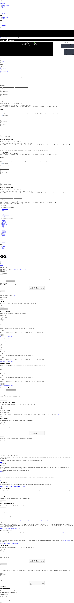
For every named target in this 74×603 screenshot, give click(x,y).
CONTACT (4, 24)
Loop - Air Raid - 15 (3, 124)
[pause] (4, 257)
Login (1, 274)
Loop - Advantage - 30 (4, 94)
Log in (3, 6)
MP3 (1, 449)
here (58, 414)
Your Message (2, 395)
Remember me (4, 273)
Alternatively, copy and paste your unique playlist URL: (10, 396)
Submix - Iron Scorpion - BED (5, 184)
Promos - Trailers (5, 209)
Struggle (53, 106)
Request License (3, 586)
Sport (3, 210)
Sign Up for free (14, 269)
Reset (2, 299)
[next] (7, 257)
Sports (50, 106)
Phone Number (3, 426)
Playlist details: (3, 369)
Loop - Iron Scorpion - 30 (4, 169)
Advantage (2, 61)
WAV (1, 450)
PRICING (3, 25)
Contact (1, 265)
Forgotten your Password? (21, 269)
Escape (34, 144)
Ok (1, 416)
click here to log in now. (13, 279)
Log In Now (14, 295)
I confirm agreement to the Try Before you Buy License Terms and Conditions (15, 470)
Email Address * (3, 389)
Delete (5, 500)
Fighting (28, 106)
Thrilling (3, 216)
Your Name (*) (2, 280)
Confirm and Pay (3, 594)
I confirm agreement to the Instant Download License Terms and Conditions (15, 479)
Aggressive (13, 106)
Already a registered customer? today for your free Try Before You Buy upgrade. (40, 520)
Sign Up (3, 7)
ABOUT (3, 22)
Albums (3, 18)
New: (3, 320)
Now (1, 345)
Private (3, 330)
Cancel (2, 500)
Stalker (64, 144)
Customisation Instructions (5, 430)
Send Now (4, 400)
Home (1, 37)
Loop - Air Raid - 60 (3, 117)
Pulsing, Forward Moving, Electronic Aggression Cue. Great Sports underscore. (14, 87)
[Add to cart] (33, 45)
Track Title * (2, 422)
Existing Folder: (4, 317)
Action (5, 106)
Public (3, 326)
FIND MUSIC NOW (5, 5)
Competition (22, 106)
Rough (48, 106)
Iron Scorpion (2, 157)
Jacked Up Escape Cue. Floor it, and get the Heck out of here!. (11, 198)
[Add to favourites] (30, 45)
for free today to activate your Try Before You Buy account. (12, 520)
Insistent (37, 106)
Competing (17, 106)
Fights (31, 106)
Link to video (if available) (4, 427)
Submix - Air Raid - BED (4, 133)
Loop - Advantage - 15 (4, 71)
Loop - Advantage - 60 (4, 68)
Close (1, 400)
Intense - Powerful (5, 215)
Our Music (5, 37)
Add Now (2, 319)
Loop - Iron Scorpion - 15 (4, 172)
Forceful (34, 106)
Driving (25, 106)
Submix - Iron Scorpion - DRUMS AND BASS (8, 180)
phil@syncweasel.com (67, 532)
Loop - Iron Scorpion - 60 (4, 165)
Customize (2, 436)
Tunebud (15, 250)
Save (1, 408)
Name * (1, 423)
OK (7, 594)
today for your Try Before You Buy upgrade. (10, 528)
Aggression (9, 106)
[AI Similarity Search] (22, 44)
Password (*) (2, 271)
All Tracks (9, 37)
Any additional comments (4, 557)
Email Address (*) (3, 270)
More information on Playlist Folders (6, 336)
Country (1, 284)
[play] (1, 257)
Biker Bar (20, 192)
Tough (56, 106)
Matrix (49, 144)
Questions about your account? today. (9, 493)
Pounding (41, 106)
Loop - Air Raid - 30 (3, 121)
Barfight (16, 192)
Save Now (2, 307)
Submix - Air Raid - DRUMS (5, 136)
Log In (3, 13)
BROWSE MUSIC (5, 17)
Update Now (2, 383)
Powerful (44, 106)
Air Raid (1, 109)
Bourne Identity (18, 144)
